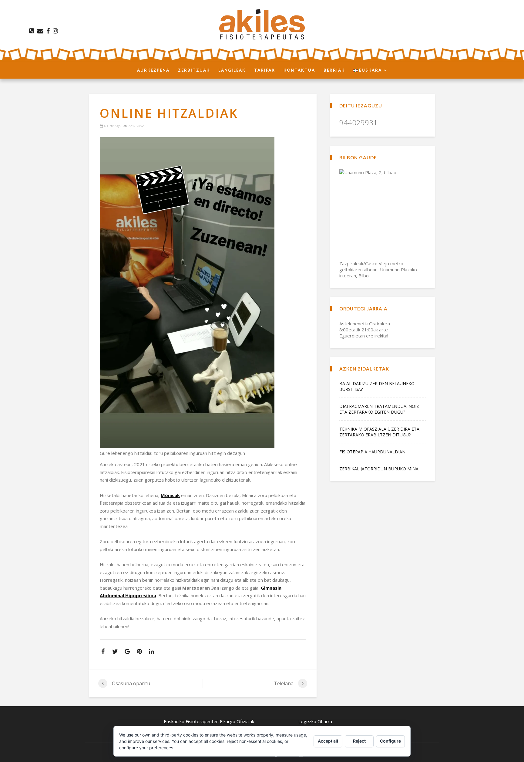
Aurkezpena (153, 70)
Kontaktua (299, 70)
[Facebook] (47, 30)
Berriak (334, 70)
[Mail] (39, 30)
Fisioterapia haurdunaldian (372, 452)
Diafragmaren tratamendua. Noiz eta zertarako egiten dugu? (379, 409)
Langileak (232, 70)
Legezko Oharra (315, 721)
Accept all (328, 740)
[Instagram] (54, 30)
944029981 (358, 122)
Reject (359, 740)
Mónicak (170, 495)
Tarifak (264, 70)
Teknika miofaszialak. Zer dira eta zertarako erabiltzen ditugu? (379, 432)
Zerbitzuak (194, 70)
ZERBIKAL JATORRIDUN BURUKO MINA (378, 469)
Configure (390, 740)
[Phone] (30, 30)
